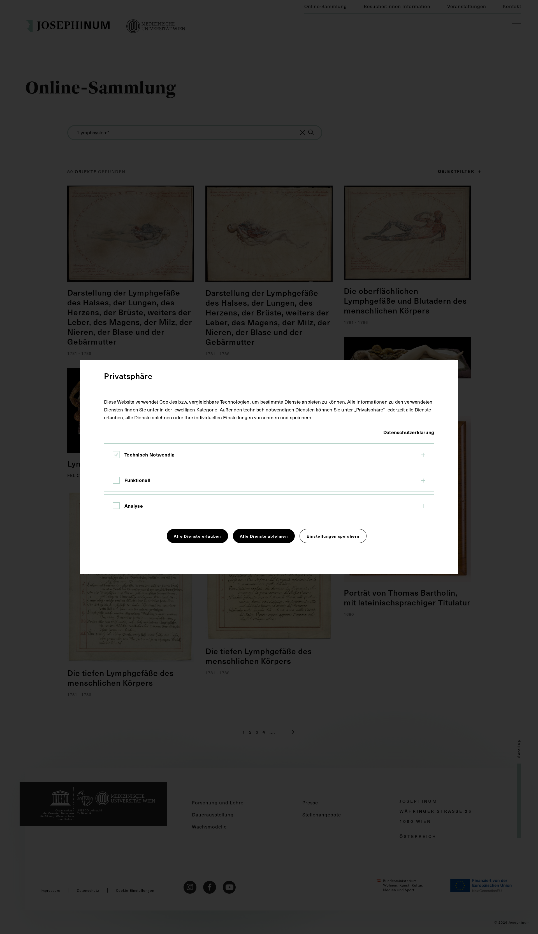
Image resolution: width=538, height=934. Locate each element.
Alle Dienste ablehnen (264, 536)
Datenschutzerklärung (408, 432)
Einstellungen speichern (333, 536)
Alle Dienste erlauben (197, 536)
